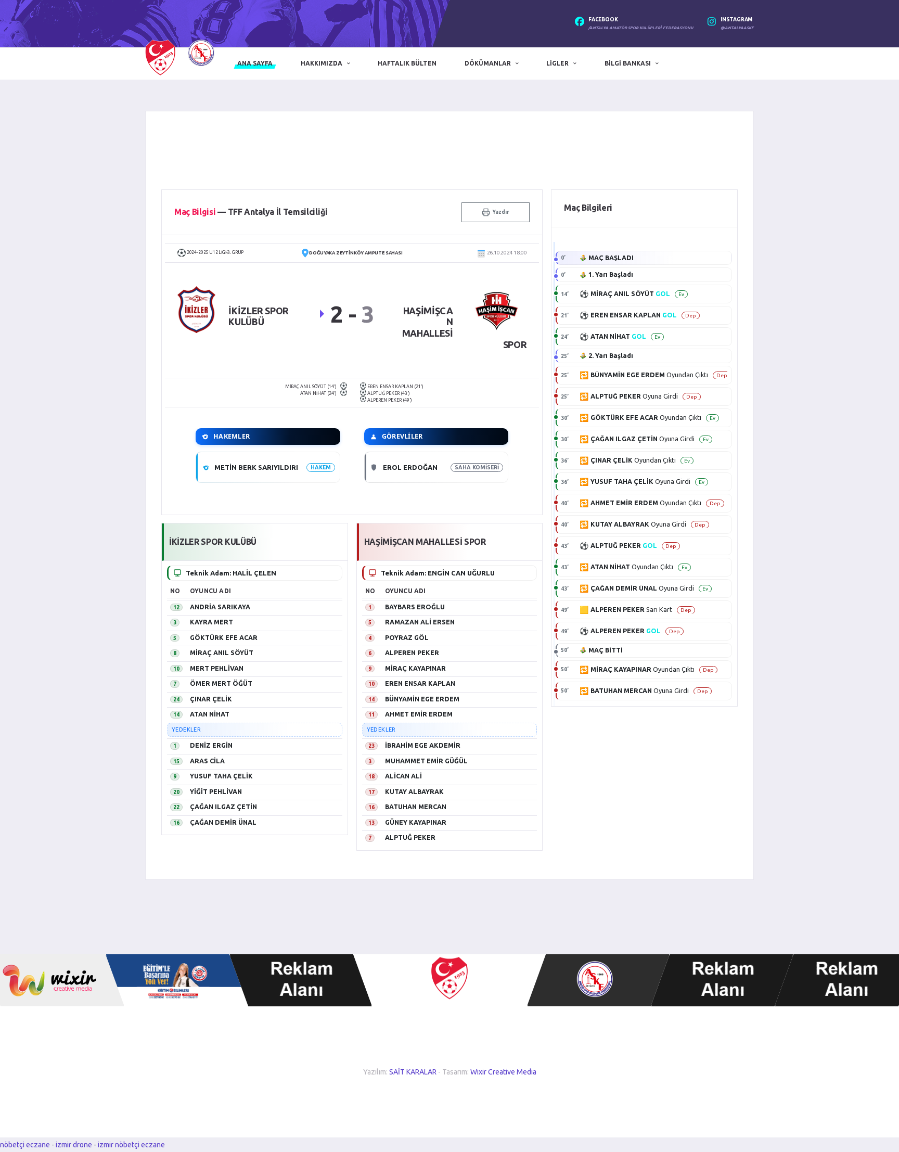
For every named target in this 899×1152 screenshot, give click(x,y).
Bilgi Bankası (628, 63)
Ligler (557, 63)
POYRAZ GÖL (407, 637)
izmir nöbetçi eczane (131, 1145)
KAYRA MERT (211, 621)
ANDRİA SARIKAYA (220, 606)
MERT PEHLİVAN (216, 668)
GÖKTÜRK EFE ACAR (224, 637)
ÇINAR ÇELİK (211, 698)
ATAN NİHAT (209, 714)
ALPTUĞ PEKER (410, 837)
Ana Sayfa (255, 63)
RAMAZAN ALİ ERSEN (420, 621)
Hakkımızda (321, 63)
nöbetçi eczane (25, 1145)
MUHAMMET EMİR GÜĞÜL (426, 760)
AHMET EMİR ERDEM (419, 714)
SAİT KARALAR (412, 1072)
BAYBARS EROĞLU (415, 606)
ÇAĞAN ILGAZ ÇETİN (223, 806)
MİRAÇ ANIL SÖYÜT (221, 652)
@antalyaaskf (737, 27)
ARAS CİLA (207, 760)
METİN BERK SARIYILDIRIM (259, 467)
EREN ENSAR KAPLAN (420, 683)
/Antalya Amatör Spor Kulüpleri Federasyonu (640, 27)
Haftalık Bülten (407, 63)
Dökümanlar (488, 63)
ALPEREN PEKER (412, 652)
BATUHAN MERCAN (415, 806)
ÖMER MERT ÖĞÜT (221, 683)
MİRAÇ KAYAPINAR (415, 668)
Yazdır (500, 212)
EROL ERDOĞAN (410, 467)
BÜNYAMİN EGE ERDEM (422, 698)
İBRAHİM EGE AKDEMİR (422, 745)
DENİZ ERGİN (211, 745)
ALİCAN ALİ (403, 775)
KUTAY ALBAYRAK (414, 791)
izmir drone (74, 1145)
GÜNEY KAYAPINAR (415, 822)
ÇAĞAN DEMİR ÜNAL (223, 822)
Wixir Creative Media (503, 1072)
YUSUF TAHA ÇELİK (221, 775)
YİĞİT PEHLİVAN (216, 791)
